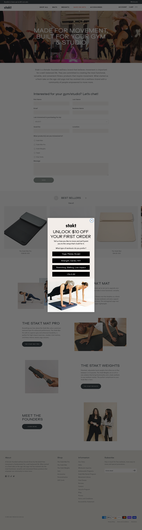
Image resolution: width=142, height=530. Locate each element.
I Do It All (71, 274)
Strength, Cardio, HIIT (71, 261)
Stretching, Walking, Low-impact (71, 267)
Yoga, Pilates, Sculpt (71, 254)
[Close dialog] (92, 220)
